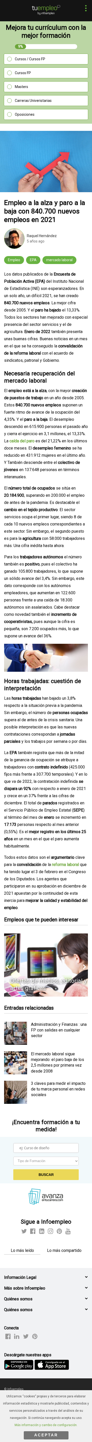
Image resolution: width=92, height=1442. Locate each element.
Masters (21, 87)
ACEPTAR (46, 1435)
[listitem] (15, 1043)
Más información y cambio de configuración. (46, 1425)
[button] (84, 9)
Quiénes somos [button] (18, 1299)
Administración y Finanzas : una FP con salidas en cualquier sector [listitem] (59, 1030)
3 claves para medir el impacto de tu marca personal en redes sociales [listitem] (58, 1089)
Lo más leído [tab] (22, 1250)
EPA (33, 260)
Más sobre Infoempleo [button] (24, 1288)
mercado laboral (59, 260)
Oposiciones (24, 114)
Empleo (14, 260)
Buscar (46, 1175)
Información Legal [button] (20, 1277)
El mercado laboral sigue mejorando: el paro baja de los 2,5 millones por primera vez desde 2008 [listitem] (57, 1062)
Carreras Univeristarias (33, 101)
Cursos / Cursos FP (30, 59)
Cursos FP (23, 73)
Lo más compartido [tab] (64, 1250)
